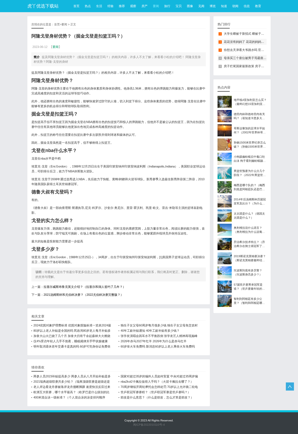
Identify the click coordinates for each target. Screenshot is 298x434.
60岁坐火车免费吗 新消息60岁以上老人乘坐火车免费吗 (158, 346)
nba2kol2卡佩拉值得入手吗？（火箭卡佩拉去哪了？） (157, 381)
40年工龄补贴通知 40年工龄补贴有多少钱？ (150, 330)
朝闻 (235, 6)
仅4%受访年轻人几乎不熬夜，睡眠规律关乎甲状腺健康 (70, 341)
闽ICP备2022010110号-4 (149, 424)
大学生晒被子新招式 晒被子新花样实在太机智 (254, 33)
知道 (224, 6)
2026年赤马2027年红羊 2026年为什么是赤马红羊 (154, 341)
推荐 (122, 6)
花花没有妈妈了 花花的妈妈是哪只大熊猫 (251, 41)
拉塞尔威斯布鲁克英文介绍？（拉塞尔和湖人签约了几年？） (85, 286)
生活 (99, 6)
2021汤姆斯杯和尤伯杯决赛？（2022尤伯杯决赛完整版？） (83, 294)
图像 (190, 6)
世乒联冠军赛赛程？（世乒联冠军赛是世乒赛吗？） (156, 392)
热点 (88, 6)
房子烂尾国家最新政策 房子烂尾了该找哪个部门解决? (260, 66)
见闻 (201, 6)
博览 (213, 6)
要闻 (156, 6)
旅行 (167, 6)
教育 (258, 6)
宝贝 (179, 6)
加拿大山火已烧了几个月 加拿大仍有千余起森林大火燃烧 (71, 336)
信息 (247, 6)
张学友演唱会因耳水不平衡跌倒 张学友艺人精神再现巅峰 (159, 336)
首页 (76, 6)
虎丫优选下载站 (43, 6)
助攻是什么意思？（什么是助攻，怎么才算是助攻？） (157, 397)
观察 (133, 6)
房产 (144, 6)
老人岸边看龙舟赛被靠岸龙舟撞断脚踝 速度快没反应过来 (71, 387)
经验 (110, 6)
